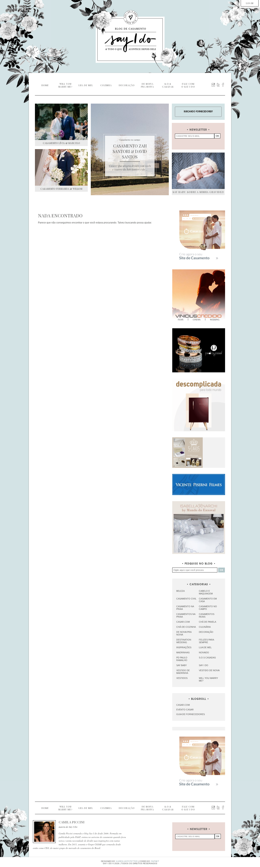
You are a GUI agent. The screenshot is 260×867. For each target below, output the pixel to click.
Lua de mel (205, 647)
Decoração (206, 632)
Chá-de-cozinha (186, 627)
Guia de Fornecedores (190, 714)
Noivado (204, 652)
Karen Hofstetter (127, 861)
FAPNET (155, 861)
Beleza (180, 591)
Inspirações (183, 647)
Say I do (203, 665)
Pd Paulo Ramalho (181, 658)
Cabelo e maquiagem (206, 592)
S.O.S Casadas (207, 657)
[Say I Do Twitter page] (218, 85)
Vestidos (181, 678)
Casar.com (183, 622)
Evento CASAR (185, 709)
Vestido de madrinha (183, 671)
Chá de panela (207, 622)
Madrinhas (183, 652)
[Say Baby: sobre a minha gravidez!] (198, 171)
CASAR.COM (183, 705)
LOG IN (249, 3)
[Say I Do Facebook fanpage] (223, 85)
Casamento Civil (186, 598)
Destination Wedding (183, 641)
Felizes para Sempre (206, 641)
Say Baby (181, 665)
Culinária (205, 627)
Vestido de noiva (209, 670)
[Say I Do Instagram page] (213, 85)
